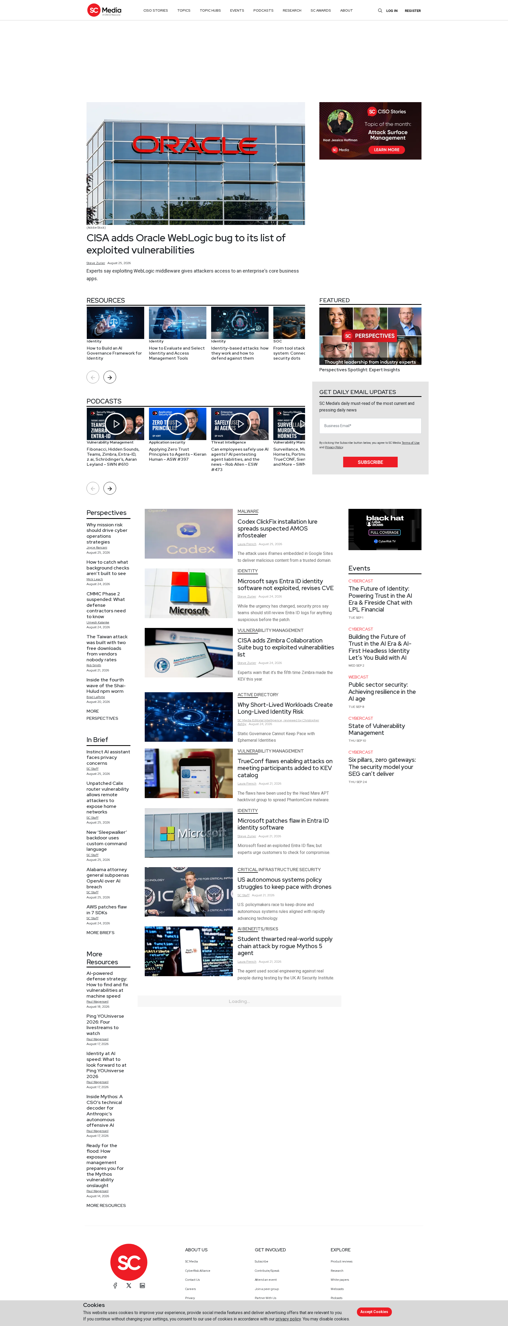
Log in (392, 11)
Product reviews (341, 1261)
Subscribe (370, 462)
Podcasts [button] (263, 10)
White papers (340, 1280)
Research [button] (292, 10)
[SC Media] (104, 10)
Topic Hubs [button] (210, 10)
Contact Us (192, 1280)
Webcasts (337, 1289)
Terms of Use (411, 443)
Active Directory (258, 695)
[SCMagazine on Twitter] (129, 1285)
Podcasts (336, 1298)
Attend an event (266, 1280)
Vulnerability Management (271, 630)
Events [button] (237, 10)
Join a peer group (267, 1289)
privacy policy (288, 1319)
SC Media (191, 1261)
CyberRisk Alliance (197, 1271)
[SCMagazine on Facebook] (115, 1285)
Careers (190, 1289)
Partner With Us (265, 1298)
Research (337, 1271)
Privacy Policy (334, 447)
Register (413, 11)
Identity (248, 571)
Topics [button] (183, 10)
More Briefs (101, 932)
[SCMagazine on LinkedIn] (142, 1285)
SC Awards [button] (321, 10)
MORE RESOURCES (106, 1205)
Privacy (190, 1298)
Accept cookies (374, 1312)
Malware (248, 511)
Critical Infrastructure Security (279, 869)
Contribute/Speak (267, 1271)
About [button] (346, 10)
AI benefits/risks (258, 929)
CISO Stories (155, 10)
